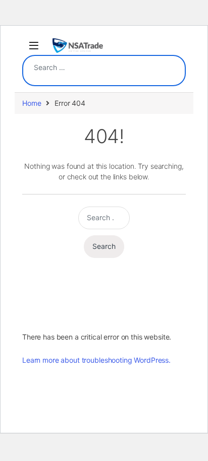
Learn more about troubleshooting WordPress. (96, 360)
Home (31, 103)
